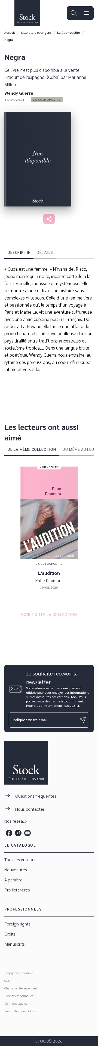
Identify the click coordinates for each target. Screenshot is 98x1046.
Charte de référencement (20, 988)
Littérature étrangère (36, 32)
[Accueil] (27, 13)
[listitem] (9, 833)
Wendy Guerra (18, 93)
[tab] (18, 252)
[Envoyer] (82, 719)
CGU (7, 980)
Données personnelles (18, 995)
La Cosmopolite (68, 32)
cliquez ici (71, 705)
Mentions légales (15, 1003)
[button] (47, 99)
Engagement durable (18, 973)
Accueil (9, 32)
